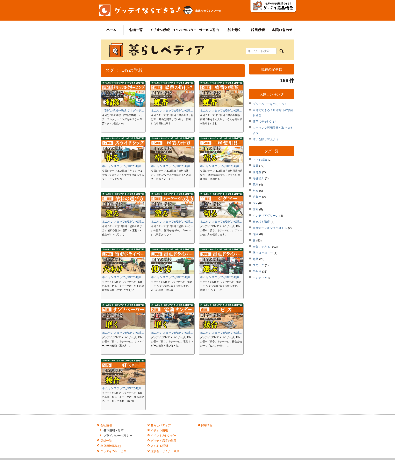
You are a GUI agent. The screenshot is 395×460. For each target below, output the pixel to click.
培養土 (257, 197)
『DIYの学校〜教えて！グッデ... (123, 110)
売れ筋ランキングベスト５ (270, 228)
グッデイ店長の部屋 (164, 440)
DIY (255, 203)
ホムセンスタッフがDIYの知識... (172, 110)
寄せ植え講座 (261, 221)
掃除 (255, 234)
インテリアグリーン (266, 215)
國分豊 (257, 172)
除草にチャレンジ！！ (267, 121)
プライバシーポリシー (117, 435)
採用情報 (207, 425)
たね (255, 190)
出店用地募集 (109, 445)
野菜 (255, 259)
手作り (257, 271)
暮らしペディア (161, 425)
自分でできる (261, 246)
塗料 (255, 209)
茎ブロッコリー (263, 252)
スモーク (258, 265)
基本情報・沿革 (113, 430)
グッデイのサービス (113, 451)
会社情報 (106, 425)
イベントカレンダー (164, 435)
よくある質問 (159, 445)
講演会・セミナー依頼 (165, 451)
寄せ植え (258, 178)
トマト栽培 (260, 159)
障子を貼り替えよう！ (267, 139)
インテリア (260, 277)
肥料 (255, 184)
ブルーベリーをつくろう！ (270, 104)
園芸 (255, 165)
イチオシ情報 (159, 430)
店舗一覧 (106, 440)
